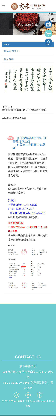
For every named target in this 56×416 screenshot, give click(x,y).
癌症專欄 (9, 59)
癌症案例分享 (11, 51)
